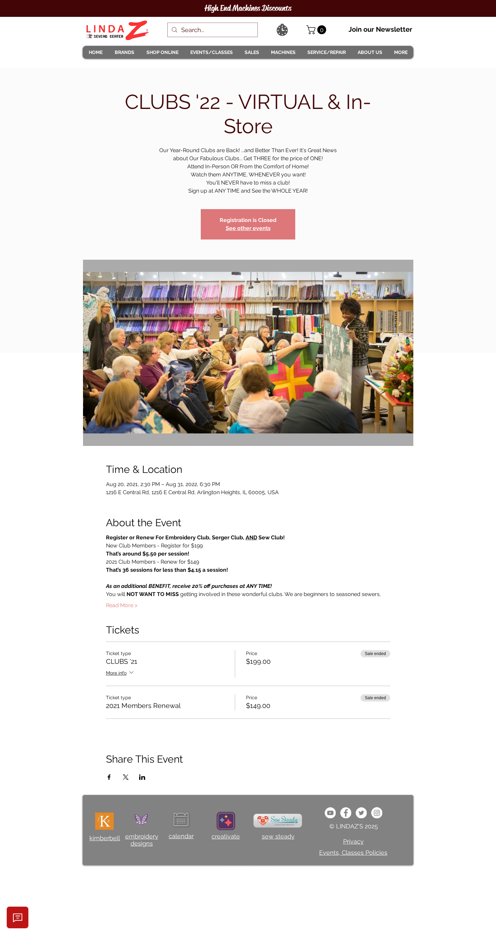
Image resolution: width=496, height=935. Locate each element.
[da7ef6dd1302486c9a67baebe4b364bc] (376, 812)
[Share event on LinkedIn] (142, 777)
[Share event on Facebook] (109, 777)
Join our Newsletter (380, 29)
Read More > (121, 605)
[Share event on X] (125, 777)
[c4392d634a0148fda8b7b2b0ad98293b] (361, 812)
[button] (124, 52)
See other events (248, 228)
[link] (317, 29)
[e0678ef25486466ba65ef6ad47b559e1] (345, 812)
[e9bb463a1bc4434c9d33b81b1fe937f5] (330, 812)
